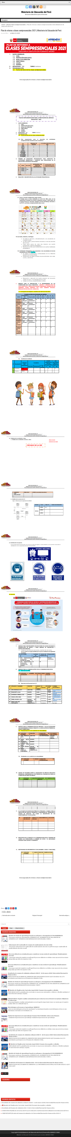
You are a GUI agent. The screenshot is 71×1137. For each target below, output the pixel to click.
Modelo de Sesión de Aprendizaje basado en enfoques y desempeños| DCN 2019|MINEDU (36, 935)
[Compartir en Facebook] (8, 912)
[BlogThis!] (4, 912)
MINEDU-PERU (55, 1132)
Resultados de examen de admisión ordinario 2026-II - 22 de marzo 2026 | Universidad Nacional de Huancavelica (35, 1102)
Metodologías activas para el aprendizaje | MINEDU (23, 1007)
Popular (4, 928)
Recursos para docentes (39, 1135)
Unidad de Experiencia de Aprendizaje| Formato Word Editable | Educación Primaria (33, 1015)
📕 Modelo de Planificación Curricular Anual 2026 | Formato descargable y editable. (33, 990)
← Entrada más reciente (8, 915)
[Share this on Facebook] (6, 908)
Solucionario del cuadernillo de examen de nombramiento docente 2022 (30, 945)
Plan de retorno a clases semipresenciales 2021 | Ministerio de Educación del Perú (31, 30)
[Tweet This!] (8, 908)
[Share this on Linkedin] (16, 908)
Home (3, 24)
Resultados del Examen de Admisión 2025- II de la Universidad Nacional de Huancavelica (36, 1062)
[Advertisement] (35, 94)
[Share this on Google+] (11, 908)
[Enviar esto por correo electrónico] (3, 912)
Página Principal (37, 915)
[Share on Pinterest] (13, 908)
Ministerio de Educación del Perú (36, 12)
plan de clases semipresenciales (16, 24)
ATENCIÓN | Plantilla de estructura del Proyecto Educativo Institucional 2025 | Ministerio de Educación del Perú (35, 1110)
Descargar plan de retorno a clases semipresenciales (35, 79)
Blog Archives (19, 928)
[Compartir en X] (6, 912)
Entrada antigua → (64, 915)
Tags (11, 928)
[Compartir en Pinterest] (10, 912)
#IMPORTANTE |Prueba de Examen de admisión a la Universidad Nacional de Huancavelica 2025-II (31, 1113)
